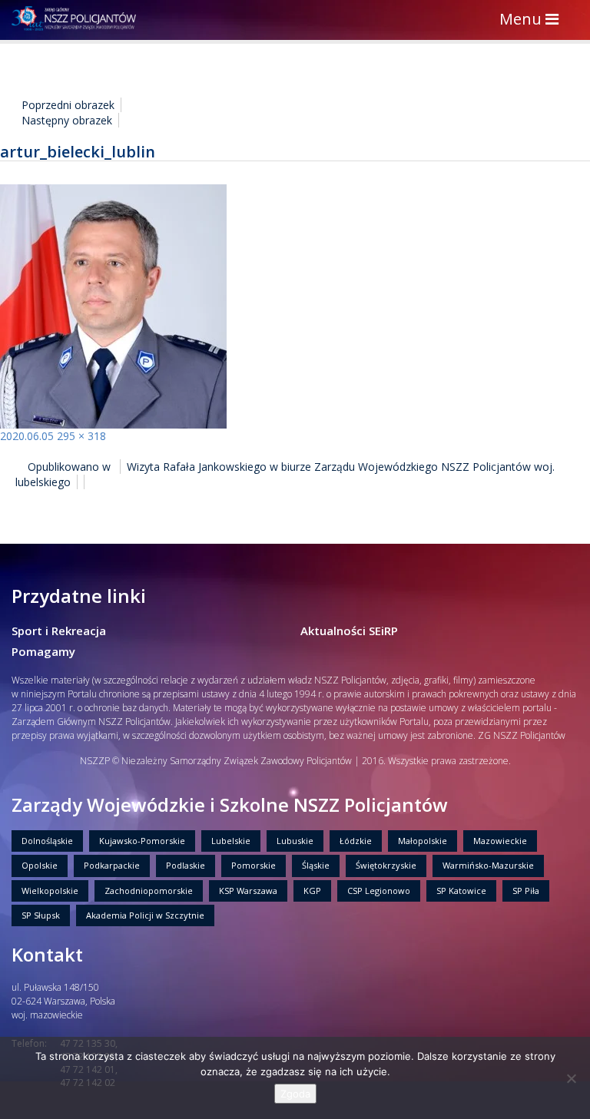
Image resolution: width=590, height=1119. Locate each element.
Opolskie (40, 865)
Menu (533, 20)
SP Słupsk (41, 915)
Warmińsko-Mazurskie (488, 865)
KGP (312, 890)
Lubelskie (230, 840)
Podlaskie (185, 865)
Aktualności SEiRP (349, 630)
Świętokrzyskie (386, 865)
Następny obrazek (67, 120)
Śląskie (316, 865)
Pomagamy (43, 651)
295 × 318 (81, 436)
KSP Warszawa (248, 890)
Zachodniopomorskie (148, 890)
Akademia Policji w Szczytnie (145, 915)
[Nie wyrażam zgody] (570, 1078)
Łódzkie (356, 840)
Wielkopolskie (50, 890)
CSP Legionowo (378, 890)
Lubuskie (295, 840)
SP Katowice (461, 890)
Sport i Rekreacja (59, 630)
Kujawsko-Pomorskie (142, 840)
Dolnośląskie (47, 840)
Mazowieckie (500, 840)
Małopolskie (422, 840)
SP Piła (525, 890)
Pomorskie (253, 865)
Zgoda (295, 1094)
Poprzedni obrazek (68, 105)
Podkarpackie (112, 865)
